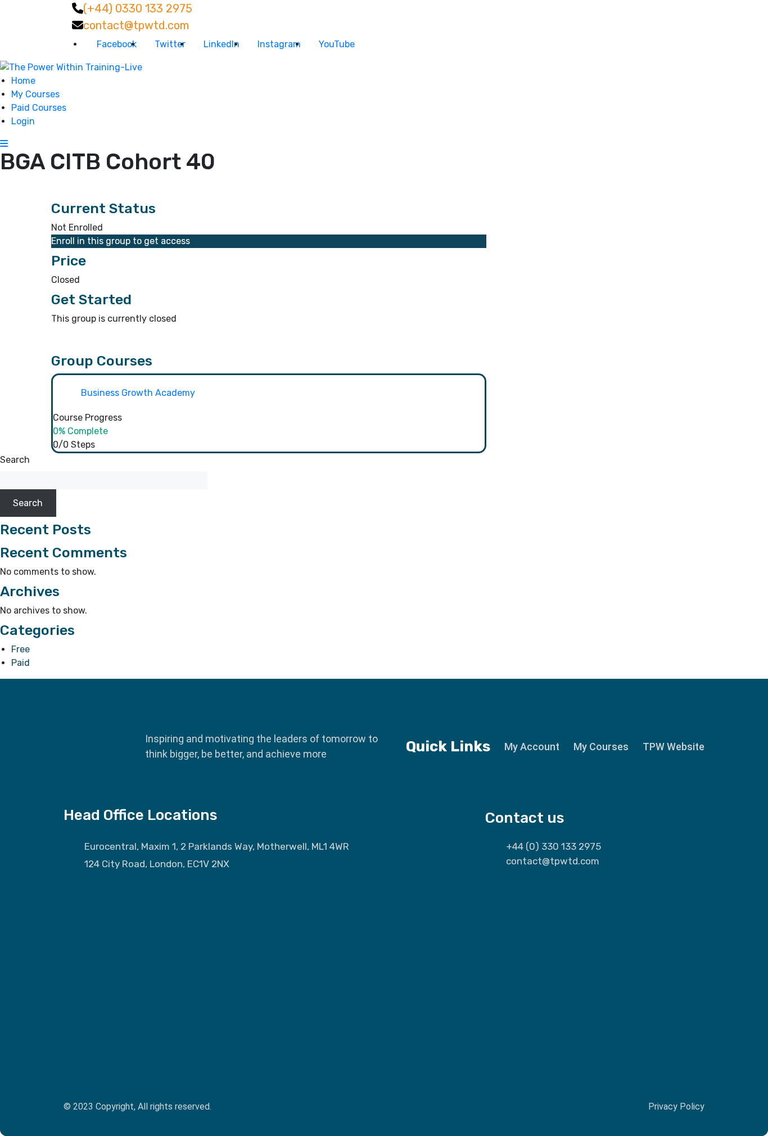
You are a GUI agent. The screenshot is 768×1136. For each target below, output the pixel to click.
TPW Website (673, 746)
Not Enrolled (77, 227)
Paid (20, 662)
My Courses (35, 94)
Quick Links (448, 746)
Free (20, 649)
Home (23, 80)
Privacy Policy (676, 1106)
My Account (531, 746)
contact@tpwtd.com (136, 25)
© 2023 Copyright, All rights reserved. (137, 1106)
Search (15, 459)
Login (23, 121)
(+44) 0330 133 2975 (137, 8)
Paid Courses (38, 107)
